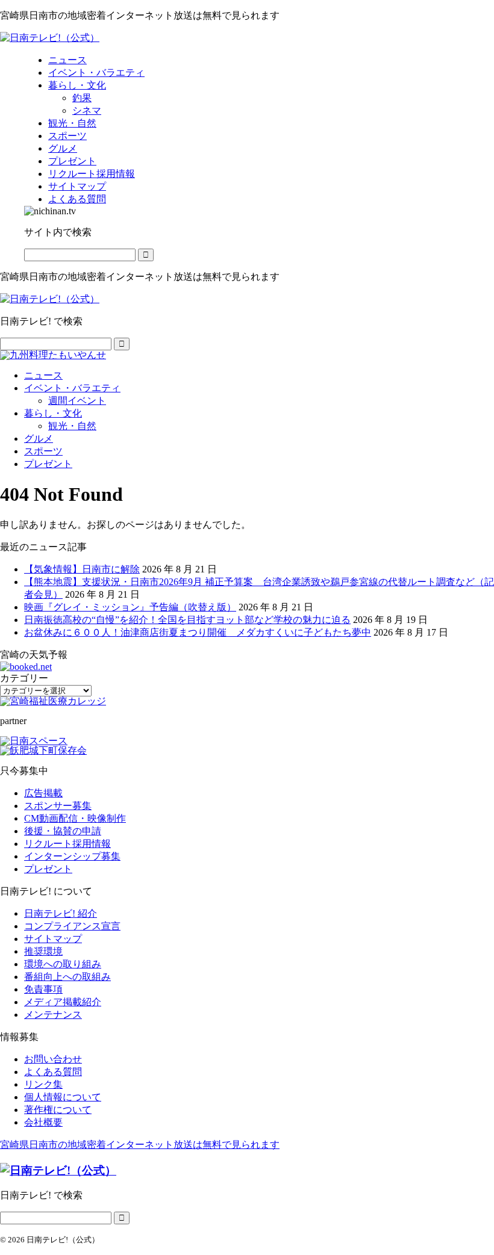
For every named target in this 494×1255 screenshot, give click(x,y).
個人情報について (62, 1097)
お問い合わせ (53, 1059)
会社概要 (43, 1122)
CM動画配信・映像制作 (75, 818)
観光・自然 (72, 426)
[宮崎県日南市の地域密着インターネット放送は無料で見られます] (49, 38)
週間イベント (77, 400)
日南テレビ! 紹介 (60, 913)
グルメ (38, 438)
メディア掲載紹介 (62, 1002)
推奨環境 (43, 951)
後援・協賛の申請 (62, 831)
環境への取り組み (62, 964)
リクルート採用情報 (67, 843)
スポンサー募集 (58, 806)
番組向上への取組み (67, 976)
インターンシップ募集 (72, 856)
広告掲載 (43, 793)
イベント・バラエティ (72, 388)
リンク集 (43, 1084)
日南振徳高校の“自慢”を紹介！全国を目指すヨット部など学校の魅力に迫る (187, 620)
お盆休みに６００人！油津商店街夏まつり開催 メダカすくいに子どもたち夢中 (197, 632)
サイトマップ (53, 939)
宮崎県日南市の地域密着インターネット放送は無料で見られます (140, 1144)
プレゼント (48, 464)
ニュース (43, 375)
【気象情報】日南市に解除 (82, 569)
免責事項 (43, 989)
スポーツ (43, 451)
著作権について (58, 1110)
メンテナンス (53, 1014)
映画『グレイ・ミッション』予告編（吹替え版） (130, 607)
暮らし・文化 (53, 413)
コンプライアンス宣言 (72, 926)
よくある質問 (53, 1072)
